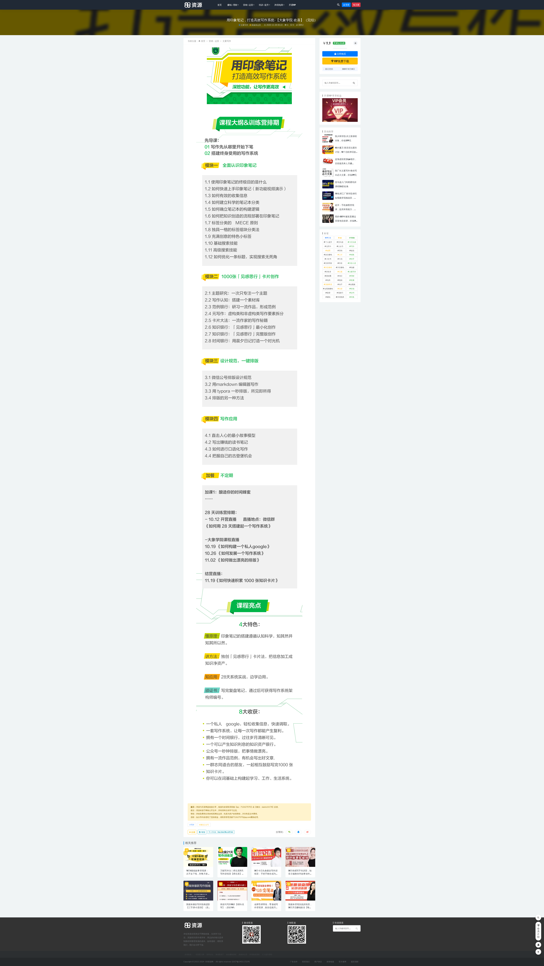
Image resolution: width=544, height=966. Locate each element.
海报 (203, 832)
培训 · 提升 (264, 5)
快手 (352, 259)
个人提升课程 (267, 954)
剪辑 (340, 250)
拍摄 (352, 267)
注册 (357, 5)
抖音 (340, 263)
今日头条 (352, 242)
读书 (352, 293)
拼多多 (328, 272)
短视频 (352, 284)
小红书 (328, 259)
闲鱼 (352, 297)
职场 (352, 289)
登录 (347, 5)
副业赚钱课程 (231, 954)
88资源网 (209, 962)
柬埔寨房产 (219, 954)
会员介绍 (538, 932)
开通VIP (292, 5)
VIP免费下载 (341, 61)
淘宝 (340, 276)
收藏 (193, 832)
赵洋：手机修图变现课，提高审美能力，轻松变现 (345, 209)
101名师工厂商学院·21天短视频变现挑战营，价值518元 (346, 197)
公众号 (340, 246)
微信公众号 (204, 825)
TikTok (353, 238)
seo (341, 238)
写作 (192, 825)
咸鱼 (352, 255)
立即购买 (341, 53)
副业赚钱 (328, 255)
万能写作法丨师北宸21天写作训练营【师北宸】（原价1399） (232, 873)
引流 (340, 259)
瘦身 (340, 280)
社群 (340, 289)
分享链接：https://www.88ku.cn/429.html (221, 832)
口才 (340, 255)
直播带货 (328, 284)
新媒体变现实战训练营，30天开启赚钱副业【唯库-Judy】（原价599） (300, 907)
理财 (352, 276)
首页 (219, 5)
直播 (352, 280)
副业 (352, 250)
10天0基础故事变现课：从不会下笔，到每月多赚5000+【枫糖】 (198, 873)
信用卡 (328, 246)
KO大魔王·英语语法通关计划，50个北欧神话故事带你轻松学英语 (346, 151)
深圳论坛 (209, 954)
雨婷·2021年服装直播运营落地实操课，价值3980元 (346, 220)
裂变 (328, 293)
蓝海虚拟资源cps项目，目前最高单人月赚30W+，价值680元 (346, 163)
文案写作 (244, 25)
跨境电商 (279, 5)
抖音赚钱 (340, 267)
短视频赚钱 (328, 289)
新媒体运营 (256, 25)
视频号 (340, 293)
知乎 (340, 284)
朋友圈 (328, 276)
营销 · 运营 (248, 5)
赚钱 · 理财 (232, 5)
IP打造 (328, 238)
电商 (328, 280)
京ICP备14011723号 (241, 962)
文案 (340, 272)
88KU (300, 25)
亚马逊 (340, 242)
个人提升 (328, 242)
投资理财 (328, 263)
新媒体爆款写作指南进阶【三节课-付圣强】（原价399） (198, 907)
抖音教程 (328, 267)
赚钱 (328, 297)
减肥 (328, 250)
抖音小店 (352, 263)
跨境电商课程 (254, 954)
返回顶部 (354, 962)
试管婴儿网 (200, 954)
